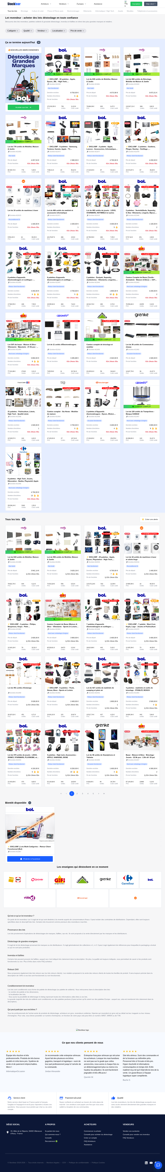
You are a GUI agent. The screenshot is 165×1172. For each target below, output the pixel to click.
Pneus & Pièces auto (55, 11)
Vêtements (87, 11)
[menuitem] (46, 4)
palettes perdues (64, 999)
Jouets (120, 11)
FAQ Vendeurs (128, 1138)
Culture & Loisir (38, 11)
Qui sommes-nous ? (53, 1134)
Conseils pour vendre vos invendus (136, 1134)
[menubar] (71, 4)
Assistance (88, 1145)
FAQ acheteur (46, 961)
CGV (64, 1163)
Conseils (48, 1138)
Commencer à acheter (92, 1131)
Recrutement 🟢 (51, 1141)
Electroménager (73, 11)
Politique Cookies (98, 1163)
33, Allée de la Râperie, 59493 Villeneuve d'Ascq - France (26, 1132)
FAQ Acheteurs (89, 1141)
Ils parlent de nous (52, 1131)
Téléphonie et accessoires (147, 11)
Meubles (130, 11)
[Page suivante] (98, 793)
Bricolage (24, 11)
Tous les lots (12, 11)
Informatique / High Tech (104, 11)
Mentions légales (53, 1163)
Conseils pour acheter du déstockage (98, 1134)
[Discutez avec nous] (158, 1165)
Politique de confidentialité (79, 1163)
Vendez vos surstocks (131, 1131)
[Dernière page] (104, 793)
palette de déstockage (47, 990)
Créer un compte (90, 1138)
